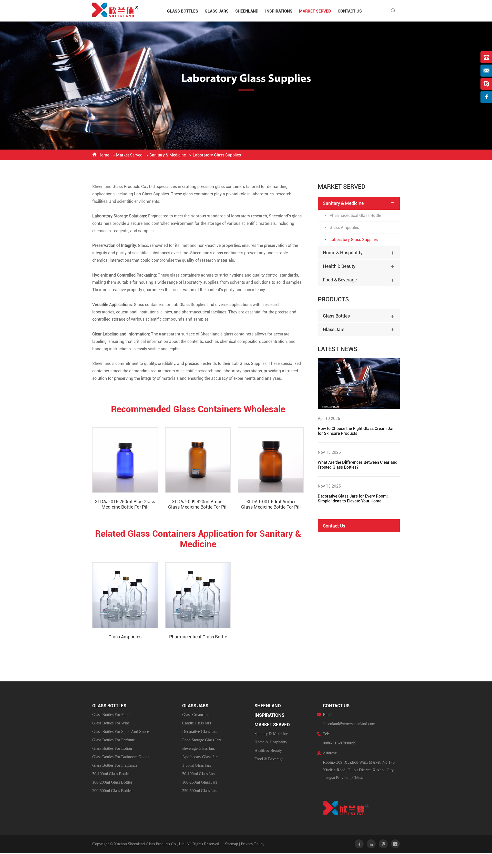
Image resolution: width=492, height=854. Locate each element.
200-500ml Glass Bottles (112, 790)
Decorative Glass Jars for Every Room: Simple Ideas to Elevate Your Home (353, 498)
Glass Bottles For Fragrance (114, 765)
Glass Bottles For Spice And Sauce (120, 731)
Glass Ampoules (124, 636)
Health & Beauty (339, 266)
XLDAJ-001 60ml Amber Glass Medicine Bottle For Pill (271, 504)
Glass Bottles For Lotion (112, 748)
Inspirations (278, 11)
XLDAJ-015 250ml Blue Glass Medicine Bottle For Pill (125, 504)
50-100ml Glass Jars (198, 774)
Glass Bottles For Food (111, 714)
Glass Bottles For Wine (111, 723)
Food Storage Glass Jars (201, 740)
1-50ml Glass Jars (196, 765)
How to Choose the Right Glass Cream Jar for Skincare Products (356, 431)
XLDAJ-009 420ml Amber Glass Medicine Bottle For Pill (198, 504)
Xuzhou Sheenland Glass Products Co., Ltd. (150, 844)
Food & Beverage (340, 279)
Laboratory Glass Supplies (217, 155)
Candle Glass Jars (196, 723)
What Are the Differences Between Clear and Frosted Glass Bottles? (357, 465)
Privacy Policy (252, 844)
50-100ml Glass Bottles (111, 774)
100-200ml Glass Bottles (112, 782)
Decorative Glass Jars (199, 731)
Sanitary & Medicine (167, 155)
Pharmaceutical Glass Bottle (198, 636)
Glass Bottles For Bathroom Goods (120, 757)
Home (103, 155)
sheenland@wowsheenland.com (349, 724)
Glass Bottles (182, 11)
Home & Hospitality (343, 252)
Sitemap (231, 844)
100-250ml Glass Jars (199, 782)
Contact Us (350, 11)
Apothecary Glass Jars (200, 757)
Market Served (315, 11)
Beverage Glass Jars (198, 748)
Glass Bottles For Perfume (113, 740)
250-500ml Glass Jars (199, 790)
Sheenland (247, 11)
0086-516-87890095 (339, 743)
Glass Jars (217, 11)
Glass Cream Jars (196, 714)
